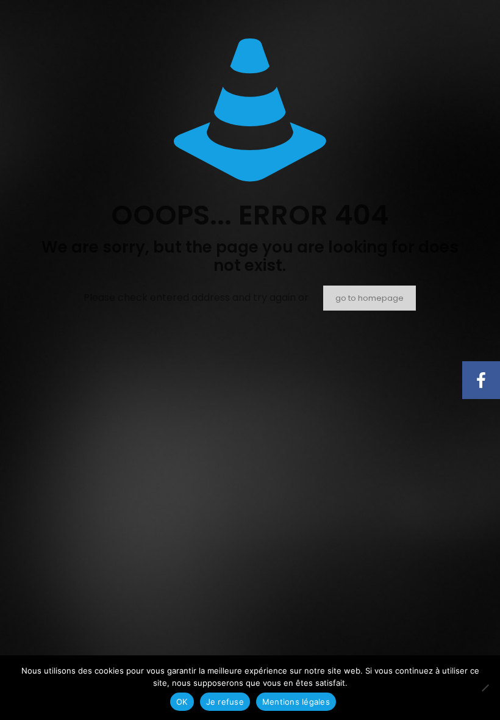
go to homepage (369, 298)
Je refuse (225, 702)
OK (182, 702)
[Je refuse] (485, 688)
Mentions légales (296, 702)
